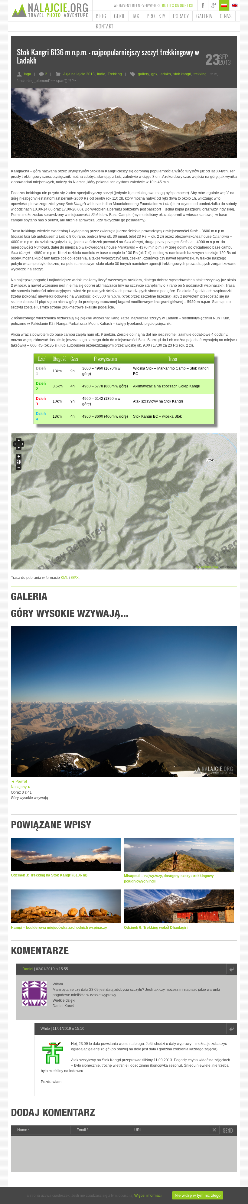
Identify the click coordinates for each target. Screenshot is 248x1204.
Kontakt (104, 26)
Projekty (156, 16)
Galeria (204, 16)
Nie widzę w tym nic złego (197, 1195)
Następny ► (21, 787)
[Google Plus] (213, 5)
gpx (154, 74)
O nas (226, 16)
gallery (143, 74)
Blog (101, 16)
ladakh (165, 74)
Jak (135, 16)
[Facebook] (203, 5)
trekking (200, 74)
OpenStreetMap (207, 566)
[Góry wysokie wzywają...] (124, 776)
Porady (181, 16)
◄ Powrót (19, 781)
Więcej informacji (148, 1195)
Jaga (24, 74)
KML (64, 578)
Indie (101, 74)
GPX (75, 578)
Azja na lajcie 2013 (79, 74)
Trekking (115, 74)
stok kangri (182, 74)
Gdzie (119, 16)
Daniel (27, 969)
